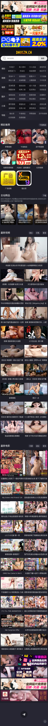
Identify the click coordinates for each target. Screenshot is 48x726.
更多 (44, 233)
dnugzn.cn (24, 52)
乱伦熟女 (32, 89)
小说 (3, 106)
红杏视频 (12, 117)
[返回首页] (45, 721)
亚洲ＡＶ (12, 76)
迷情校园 (12, 108)
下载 (44, 195)
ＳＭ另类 (43, 80)
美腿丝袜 (12, 99)
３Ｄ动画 (43, 76)
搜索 (42, 58)
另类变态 (43, 89)
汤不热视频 (43, 113)
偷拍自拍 (22, 85)
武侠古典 (43, 104)
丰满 (31, 446)
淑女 (37, 446)
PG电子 (12, 67)
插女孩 (11, 113)
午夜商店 (22, 113)
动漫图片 (43, 95)
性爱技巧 (43, 108)
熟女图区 (32, 99)
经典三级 (22, 89)
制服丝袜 (12, 89)
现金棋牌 (32, 71)
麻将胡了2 (12, 71)
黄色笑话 (32, 108)
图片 (3, 96)
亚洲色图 (22, 95)
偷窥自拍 (12, 95)
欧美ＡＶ (32, 76)
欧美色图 (32, 95)
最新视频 (5, 232)
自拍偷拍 (22, 76)
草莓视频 (32, 113)
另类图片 (43, 99)
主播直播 (32, 80)
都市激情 (12, 104)
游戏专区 (43, 67)
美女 (31, 233)
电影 (3, 87)
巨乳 (37, 233)
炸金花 (22, 71)
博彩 (3, 68)
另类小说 (22, 108)
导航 (3, 115)
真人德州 (22, 67)
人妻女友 (32, 104)
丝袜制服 (22, 80)
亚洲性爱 (12, 85)
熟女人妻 (12, 80)
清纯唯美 (22, 99)
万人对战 (32, 67)
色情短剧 (22, 117)
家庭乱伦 (22, 104)
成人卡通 (32, 85)
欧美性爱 (43, 85)
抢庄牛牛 (43, 71)
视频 (3, 78)
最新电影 (5, 445)
